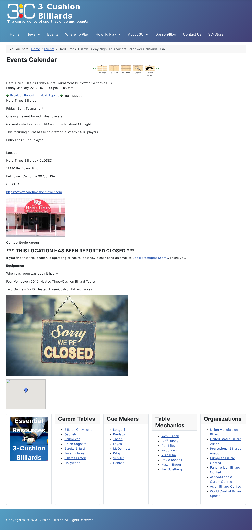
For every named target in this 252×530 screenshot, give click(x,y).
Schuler (118, 458)
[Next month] (158, 68)
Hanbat (118, 463)
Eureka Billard (74, 448)
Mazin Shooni (171, 464)
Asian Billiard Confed (225, 486)
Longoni (119, 430)
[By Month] (114, 68)
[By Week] (126, 68)
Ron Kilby (168, 446)
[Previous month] (93, 68)
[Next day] (156, 68)
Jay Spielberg (171, 469)
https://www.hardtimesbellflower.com (34, 192)
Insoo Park (169, 450)
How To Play (106, 34)
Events (52, 34)
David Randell (171, 460)
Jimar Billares (74, 453)
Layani (118, 444)
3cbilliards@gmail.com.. (150, 258)
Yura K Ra (168, 455)
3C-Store (215, 34)
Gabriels (70, 434)
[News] (37, 34)
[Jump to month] (150, 68)
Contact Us (192, 34)
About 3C (136, 34)
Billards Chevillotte (78, 430)
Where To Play (77, 34)
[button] (26, 391)
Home (14, 34)
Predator (119, 434)
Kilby (116, 453)
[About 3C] (146, 34)
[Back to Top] (245, 523)
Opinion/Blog (165, 34)
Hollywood (72, 463)
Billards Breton (75, 458)
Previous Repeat (22, 95)
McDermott (121, 448)
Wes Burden (170, 436)
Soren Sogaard (75, 444)
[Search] (138, 68)
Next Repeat (49, 95)
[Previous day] (95, 68)
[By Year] (102, 68)
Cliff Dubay (169, 441)
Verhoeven (72, 439)
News (30, 34)
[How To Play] (118, 34)
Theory (118, 439)
